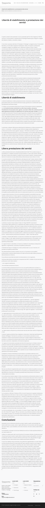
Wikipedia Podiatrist (28, 485)
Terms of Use (37, 505)
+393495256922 (5, 494)
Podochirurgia (16, 490)
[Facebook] (35, 494)
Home (3, 10)
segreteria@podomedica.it (8, 497)
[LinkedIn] (35, 496)
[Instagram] (40, 494)
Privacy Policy (30, 505)
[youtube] (37, 494)
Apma (25, 487)
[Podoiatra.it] (7, 3)
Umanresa (26, 490)
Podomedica (15, 487)
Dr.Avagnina (15, 485)
